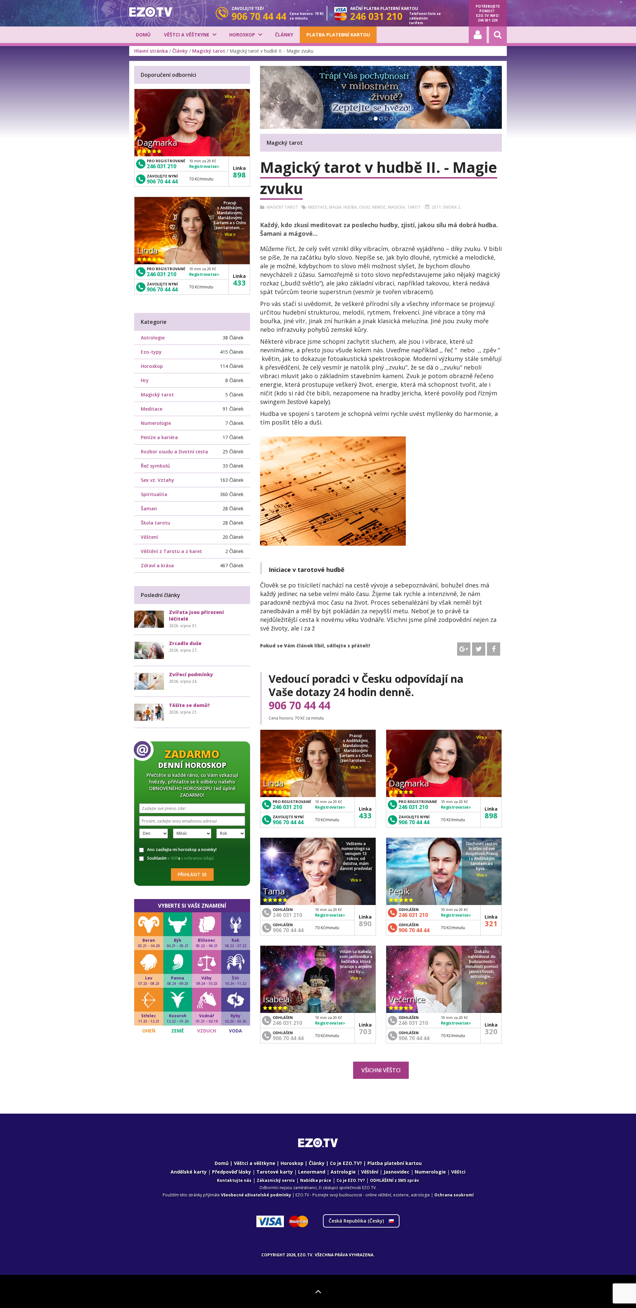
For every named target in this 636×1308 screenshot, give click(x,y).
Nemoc (379, 207)
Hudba (350, 207)
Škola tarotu (155, 523)
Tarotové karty (274, 1172)
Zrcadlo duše (185, 643)
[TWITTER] (478, 649)
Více (354, 767)
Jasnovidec (396, 1172)
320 (491, 1031)
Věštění (369, 1172)
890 (365, 923)
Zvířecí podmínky (191, 674)
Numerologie (156, 423)
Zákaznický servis (276, 1180)
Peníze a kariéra (159, 437)
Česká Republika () (357, 1221)
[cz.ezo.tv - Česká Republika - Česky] (150, 12)
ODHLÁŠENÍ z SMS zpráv (394, 1180)
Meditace (317, 207)
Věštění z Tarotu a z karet (171, 551)
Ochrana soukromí (454, 1195)
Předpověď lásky (231, 1172)
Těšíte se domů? (189, 705)
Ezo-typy (151, 352)
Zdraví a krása (157, 565)
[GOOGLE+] (463, 649)
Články (284, 34)
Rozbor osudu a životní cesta (174, 451)
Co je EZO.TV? (346, 1163)
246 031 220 (488, 20)
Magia (335, 207)
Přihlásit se (192, 874)
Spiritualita (154, 494)
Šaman (149, 508)
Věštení (149, 537)
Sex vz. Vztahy (157, 480)
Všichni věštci (380, 1070)
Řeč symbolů (155, 466)
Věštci (458, 1172)
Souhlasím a (180, 858)
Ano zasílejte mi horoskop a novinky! (182, 849)
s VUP (173, 858)
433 (365, 815)
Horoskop (242, 34)
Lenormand (311, 1172)
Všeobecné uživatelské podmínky (256, 1195)
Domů (143, 34)
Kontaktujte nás (234, 1180)
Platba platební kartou (338, 34)
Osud (364, 207)
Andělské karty (189, 1172)
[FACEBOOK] (493, 649)
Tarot (414, 207)
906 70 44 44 (299, 705)
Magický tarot (208, 51)
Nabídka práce (315, 1180)
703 (365, 1031)
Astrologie (153, 337)
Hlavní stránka (151, 51)
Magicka (396, 207)
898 (491, 815)
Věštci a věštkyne (186, 34)
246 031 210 (287, 807)
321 (491, 923)
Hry (145, 380)
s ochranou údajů (197, 858)
